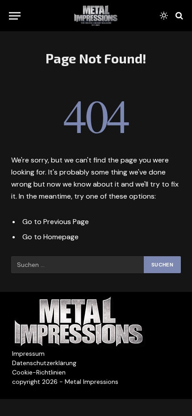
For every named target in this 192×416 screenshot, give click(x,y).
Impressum (28, 353)
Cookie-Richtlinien (39, 372)
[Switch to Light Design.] (164, 16)
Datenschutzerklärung (44, 363)
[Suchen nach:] (78, 264)
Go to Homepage (50, 236)
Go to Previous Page (55, 221)
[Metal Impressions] (95, 15)
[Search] (178, 16)
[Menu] (15, 16)
